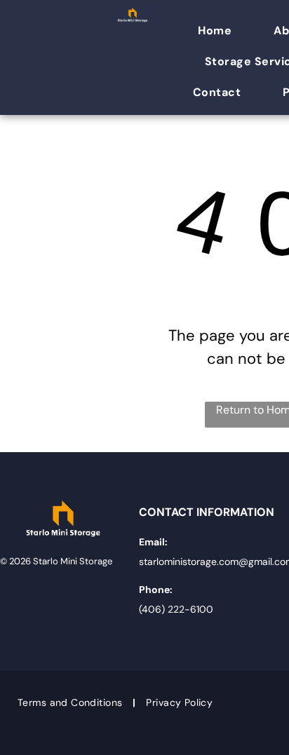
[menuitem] (222, 30)
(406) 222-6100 (176, 609)
